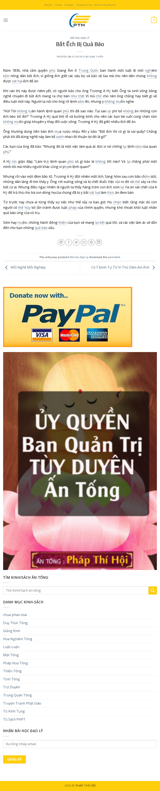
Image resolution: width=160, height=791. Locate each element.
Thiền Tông (12, 671)
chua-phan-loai (15, 614)
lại (109, 111)
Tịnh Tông (11, 679)
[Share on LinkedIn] (98, 242)
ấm (7, 76)
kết (102, 222)
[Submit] (153, 590)
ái (47, 161)
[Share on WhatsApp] (61, 242)
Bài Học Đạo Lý (80, 38)
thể (137, 181)
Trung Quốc (88, 70)
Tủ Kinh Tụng (14, 711)
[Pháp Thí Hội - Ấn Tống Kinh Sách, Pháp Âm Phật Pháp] (80, 20)
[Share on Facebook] (68, 242)
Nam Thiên (96, 56)
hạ (19, 81)
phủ (52, 70)
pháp (73, 207)
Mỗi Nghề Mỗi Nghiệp (28, 267)
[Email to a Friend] (83, 242)
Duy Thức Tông (15, 623)
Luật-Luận (11, 647)
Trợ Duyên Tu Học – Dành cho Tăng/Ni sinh (96, 5)
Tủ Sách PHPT (14, 719)
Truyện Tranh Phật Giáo (22, 703)
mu (118, 101)
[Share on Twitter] (76, 242)
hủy (27, 207)
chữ (99, 96)
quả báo (41, 227)
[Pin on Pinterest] (91, 242)
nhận (117, 202)
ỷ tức (13, 161)
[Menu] (5, 20)
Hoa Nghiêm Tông (17, 639)
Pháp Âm (48, 5)
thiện (62, 222)
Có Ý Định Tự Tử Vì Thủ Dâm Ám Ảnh (120, 267)
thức (110, 192)
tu (30, 111)
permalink (114, 257)
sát (14, 81)
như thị (76, 96)
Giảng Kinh (11, 631)
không (152, 76)
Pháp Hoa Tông (15, 663)
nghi (148, 70)
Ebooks (58, 5)
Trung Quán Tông (17, 695)
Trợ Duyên (69, 5)
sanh (60, 136)
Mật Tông (11, 655)
